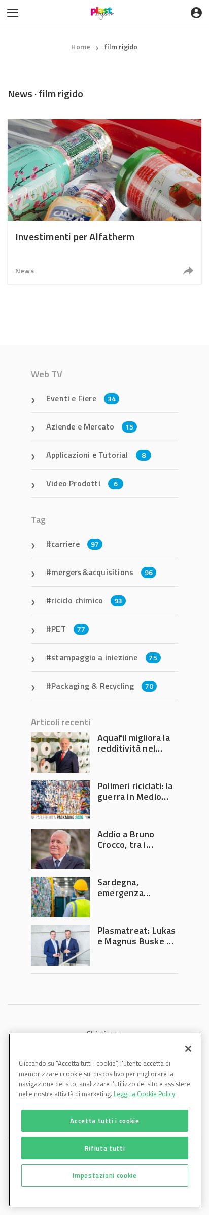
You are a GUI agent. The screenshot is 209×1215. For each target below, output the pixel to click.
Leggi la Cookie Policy (144, 1094)
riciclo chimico (86, 600)
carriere (75, 544)
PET (68, 629)
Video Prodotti (82, 483)
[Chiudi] (188, 1049)
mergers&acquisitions (102, 572)
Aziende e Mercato (90, 426)
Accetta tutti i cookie (104, 1121)
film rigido (120, 46)
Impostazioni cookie (104, 1175)
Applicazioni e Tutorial (96, 455)
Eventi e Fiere (81, 398)
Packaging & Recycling (102, 686)
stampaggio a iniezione (104, 657)
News (24, 270)
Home (80, 46)
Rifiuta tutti (105, 1148)
